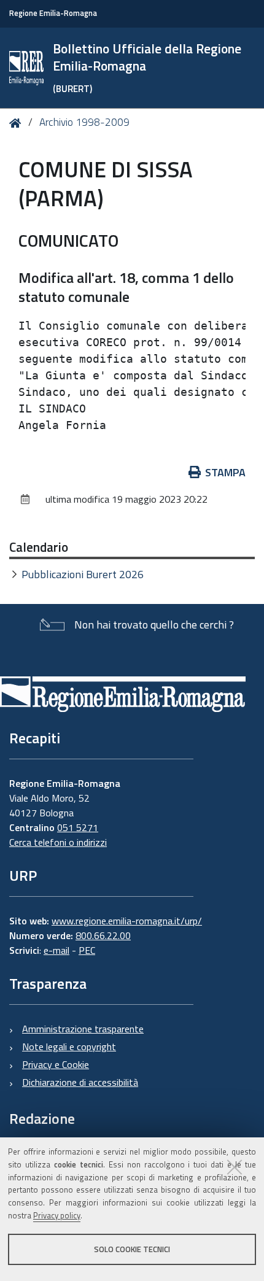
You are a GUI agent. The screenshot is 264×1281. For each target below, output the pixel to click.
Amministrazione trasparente (83, 1028)
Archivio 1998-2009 (84, 122)
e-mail (56, 950)
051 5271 (77, 827)
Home (17, 123)
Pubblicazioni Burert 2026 (82, 574)
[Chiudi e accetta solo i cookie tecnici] (234, 1167)
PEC (87, 950)
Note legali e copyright (69, 1046)
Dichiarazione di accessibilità (80, 1082)
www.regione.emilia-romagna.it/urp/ (127, 920)
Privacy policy (56, 1215)
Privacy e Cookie (55, 1064)
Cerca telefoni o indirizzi (58, 842)
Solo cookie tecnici (132, 1249)
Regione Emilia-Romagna (53, 13)
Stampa (225, 472)
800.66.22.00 (103, 935)
